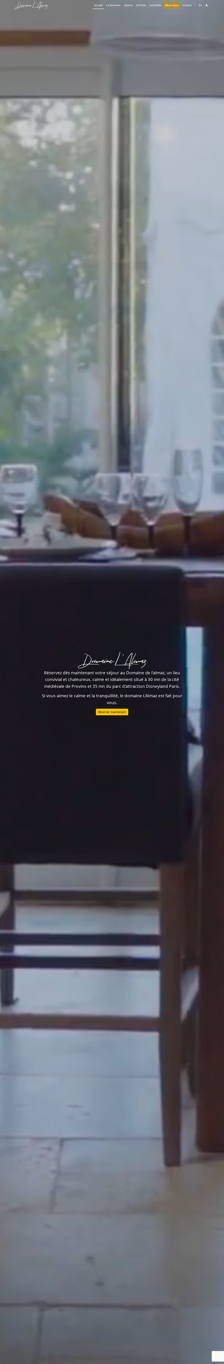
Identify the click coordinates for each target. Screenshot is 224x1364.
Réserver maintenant (112, 712)
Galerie (128, 5)
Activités (141, 5)
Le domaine (113, 5)
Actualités (155, 5)
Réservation (172, 5)
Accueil (98, 5)
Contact (187, 5)
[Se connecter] (206, 5)
